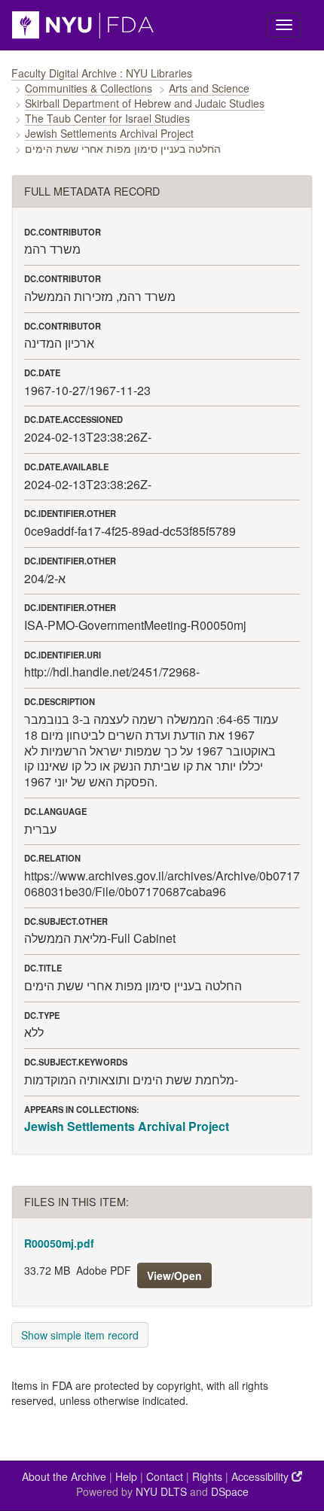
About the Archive (64, 1476)
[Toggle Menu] (284, 25)
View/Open (174, 1275)
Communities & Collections (88, 88)
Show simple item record (80, 1334)
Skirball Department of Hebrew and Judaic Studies (144, 103)
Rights (207, 1476)
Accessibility (261, 1476)
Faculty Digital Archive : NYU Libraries (101, 73)
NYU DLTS (161, 1491)
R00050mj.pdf (59, 1243)
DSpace (230, 1491)
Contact (164, 1476)
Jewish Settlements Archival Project (109, 133)
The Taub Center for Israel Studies (107, 118)
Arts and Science (209, 88)
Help (126, 1476)
